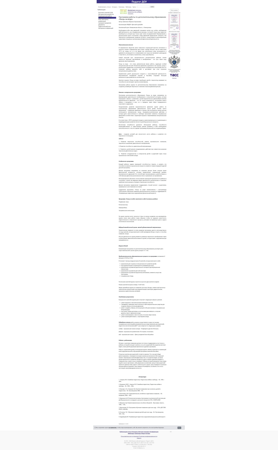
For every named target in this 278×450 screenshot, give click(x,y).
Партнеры (174, 78)
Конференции (154, 432)
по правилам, (113, 427)
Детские (140, 432)
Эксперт (147, 433)
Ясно (179, 427)
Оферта (139, 438)
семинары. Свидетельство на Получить (135, 11)
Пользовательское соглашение (130, 436)
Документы (101, 24)
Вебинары (128, 7)
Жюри (143, 433)
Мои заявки (174, 10)
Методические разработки (106, 14)
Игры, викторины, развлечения (103, 20)
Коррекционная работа (105, 16)
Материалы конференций (105, 28)
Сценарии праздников (104, 23)
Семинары (121, 7)
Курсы (134, 7)
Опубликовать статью (104, 7)
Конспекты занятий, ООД (105, 12)
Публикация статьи (126, 432)
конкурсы (146, 432)
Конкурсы (114, 7)
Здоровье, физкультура (105, 18)
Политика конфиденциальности (148, 436)
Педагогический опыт (104, 26)
